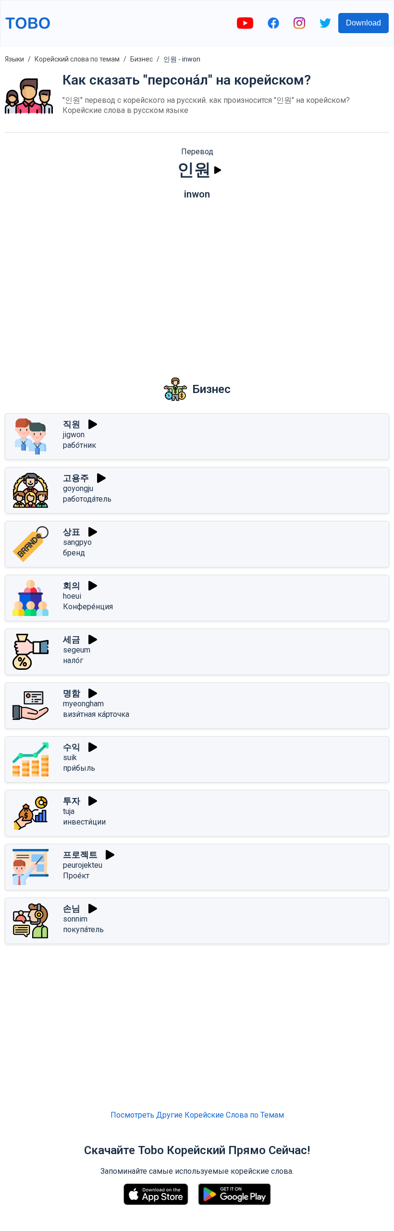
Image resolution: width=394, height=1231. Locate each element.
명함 (71, 693)
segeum (76, 649)
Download (363, 23)
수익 (71, 747)
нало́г (73, 660)
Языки (14, 59)
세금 (71, 639)
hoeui (72, 596)
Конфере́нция (88, 606)
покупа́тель (83, 929)
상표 (71, 532)
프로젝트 (80, 854)
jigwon (74, 434)
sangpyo (77, 542)
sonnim (75, 918)
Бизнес (141, 59)
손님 (71, 908)
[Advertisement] (197, 281)
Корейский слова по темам (77, 59)
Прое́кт (76, 875)
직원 (71, 424)
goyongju (78, 488)
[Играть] (217, 170)
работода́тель (87, 499)
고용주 (76, 478)
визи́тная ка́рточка (96, 714)
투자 (71, 801)
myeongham (83, 703)
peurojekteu (82, 865)
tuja (68, 811)
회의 (71, 585)
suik (70, 757)
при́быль (79, 768)
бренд (74, 552)
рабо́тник (79, 445)
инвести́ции (84, 821)
